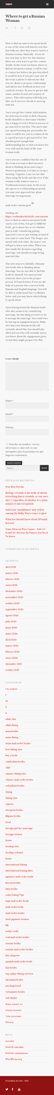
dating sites (11, 798)
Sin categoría (12, 955)
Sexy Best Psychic (14, 487)
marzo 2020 (12, 646)
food (8, 822)
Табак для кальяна (13, 1016)
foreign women (13, 834)
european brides (14, 810)
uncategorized (13, 986)
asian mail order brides (18, 743)
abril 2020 (11, 639)
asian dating (11, 737)
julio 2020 (10, 621)
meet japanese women (17, 919)
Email (9, 414)
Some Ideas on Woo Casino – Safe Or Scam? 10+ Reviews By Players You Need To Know (26, 533)
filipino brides (13, 816)
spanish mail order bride (18, 961)
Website (9, 427)
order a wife (12, 931)
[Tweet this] (22, 28)
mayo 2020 (11, 633)
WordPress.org (13, 1059)
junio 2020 (11, 627)
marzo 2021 (11, 573)
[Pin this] (28, 28)
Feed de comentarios (16, 1053)
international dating (16, 864)
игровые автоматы (13, 1010)
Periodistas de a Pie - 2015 (17, 1081)
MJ (6, 925)
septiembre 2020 (14, 609)
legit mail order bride (17, 901)
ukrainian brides (14, 980)
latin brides (11, 889)
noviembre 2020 (14, 597)
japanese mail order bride (19, 876)
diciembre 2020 (13, 591)
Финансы (9, 1022)
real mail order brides (17, 937)
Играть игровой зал (13, 1004)
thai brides (11, 967)
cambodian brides (15, 761)
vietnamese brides (15, 992)
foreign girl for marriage (19, 828)
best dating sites (13, 749)
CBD (7, 767)
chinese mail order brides (19, 779)
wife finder (11, 998)
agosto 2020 (12, 615)
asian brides (11, 731)
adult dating (11, 725)
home (8, 840)
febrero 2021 (12, 579)
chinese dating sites (15, 773)
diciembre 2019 (13, 664)
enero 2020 (11, 658)
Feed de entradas (14, 1047)
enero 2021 (11, 585)
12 (6, 701)
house (8, 858)
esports (9, 804)
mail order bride (14, 907)
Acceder (9, 1041)
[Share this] (15, 28)
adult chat (10, 719)
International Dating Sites (19, 870)
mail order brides (14, 913)
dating (8, 792)
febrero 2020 (12, 652)
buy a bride (11, 755)
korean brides (12, 883)
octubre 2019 (12, 670)
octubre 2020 (12, 603)
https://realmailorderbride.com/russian (26, 216)
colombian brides (14, 786)
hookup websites (14, 852)
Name (9, 401)
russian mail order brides (19, 949)
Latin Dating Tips (14, 895)
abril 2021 (10, 567)
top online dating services (19, 974)
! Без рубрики (11, 689)
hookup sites (12, 846)
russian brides (13, 943)
